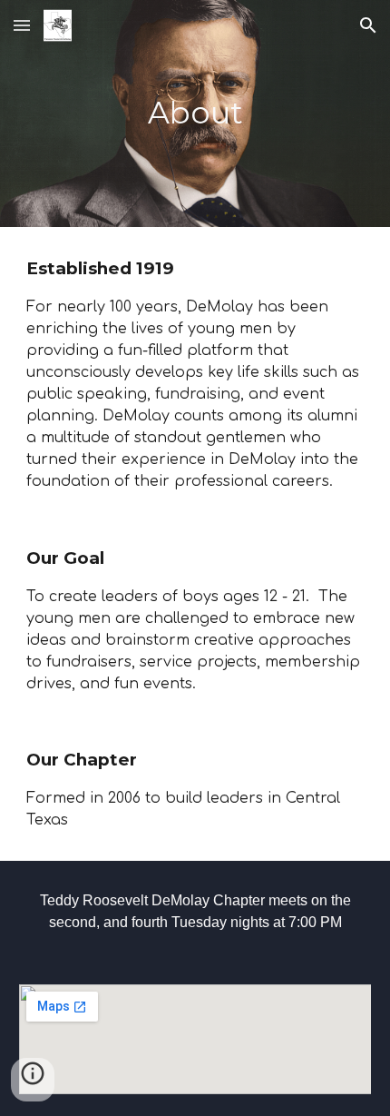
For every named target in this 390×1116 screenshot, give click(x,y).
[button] (22, 25)
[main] (195, 113)
